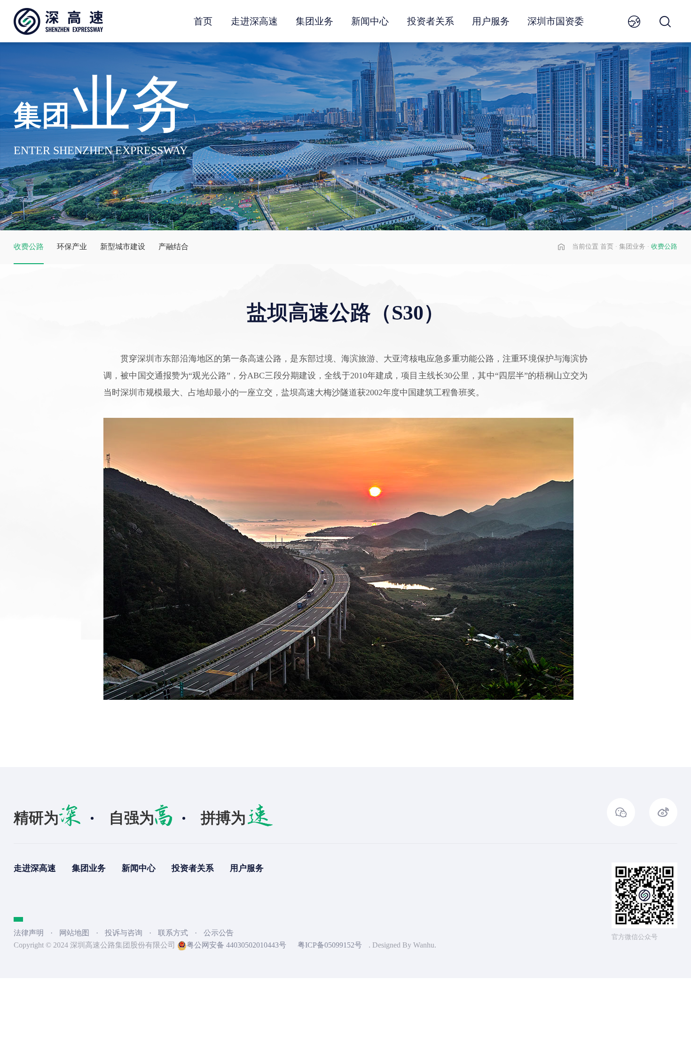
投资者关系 (430, 21)
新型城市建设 (122, 247)
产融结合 (173, 247)
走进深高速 (254, 21)
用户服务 (491, 21)
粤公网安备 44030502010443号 (236, 945)
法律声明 (29, 933)
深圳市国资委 (555, 21)
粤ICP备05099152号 (330, 945)
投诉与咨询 (124, 933)
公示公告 (219, 933)
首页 (203, 21)
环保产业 (72, 247)
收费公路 (29, 247)
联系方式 (174, 933)
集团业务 (314, 21)
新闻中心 (370, 21)
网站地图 (74, 933)
